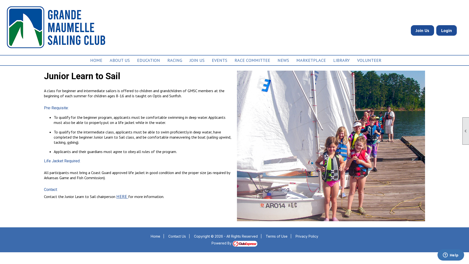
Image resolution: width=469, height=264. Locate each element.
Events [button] (219, 60)
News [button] (283, 60)
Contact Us (177, 236)
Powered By (222, 243)
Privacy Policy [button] (307, 236)
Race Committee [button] (252, 60)
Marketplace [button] (311, 60)
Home (96, 60)
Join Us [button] (197, 60)
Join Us (422, 30)
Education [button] (148, 60)
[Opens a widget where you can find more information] (450, 255)
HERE (122, 196)
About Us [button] (120, 60)
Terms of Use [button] (277, 236)
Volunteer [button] (369, 60)
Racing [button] (174, 60)
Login (446, 30)
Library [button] (341, 60)
